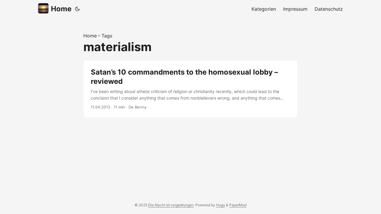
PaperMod (237, 205)
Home (61, 8)
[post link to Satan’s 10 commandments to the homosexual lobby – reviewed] (190, 88)
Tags (107, 36)
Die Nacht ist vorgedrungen (171, 205)
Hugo (220, 205)
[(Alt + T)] (77, 9)
